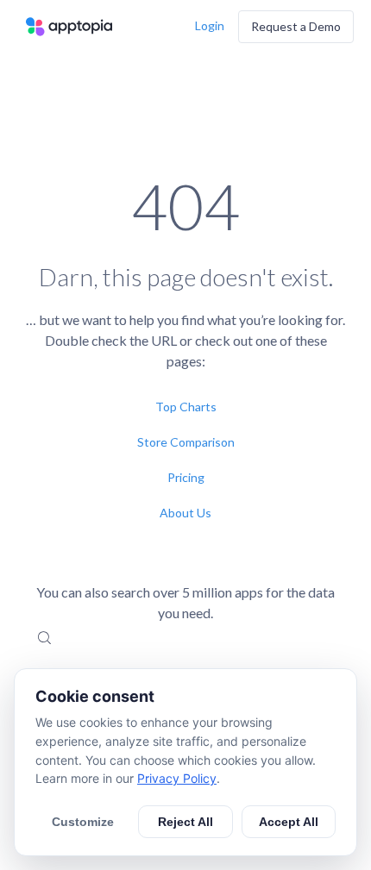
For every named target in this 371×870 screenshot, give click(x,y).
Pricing (185, 477)
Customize (83, 822)
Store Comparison (186, 442)
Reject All (185, 822)
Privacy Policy (177, 778)
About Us (185, 512)
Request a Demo (296, 26)
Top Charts (186, 406)
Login (209, 25)
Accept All (288, 822)
